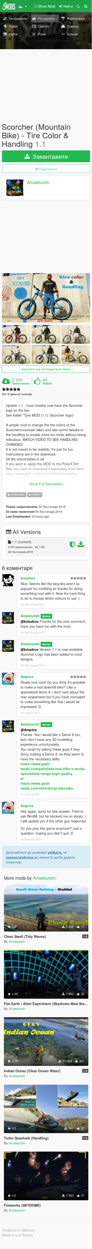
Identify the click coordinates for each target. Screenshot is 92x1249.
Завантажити (49, 156)
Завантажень (21, 383)
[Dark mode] (78, 6)
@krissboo (30, 621)
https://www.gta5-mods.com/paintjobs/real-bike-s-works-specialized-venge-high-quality (53, 768)
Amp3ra (27, 676)
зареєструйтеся (19, 857)
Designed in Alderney (18, 1230)
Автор (46, 616)
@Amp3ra (29, 729)
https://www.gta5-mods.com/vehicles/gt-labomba (47, 786)
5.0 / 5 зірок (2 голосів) (17, 394)
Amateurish (38, 182)
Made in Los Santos (17, 1234)
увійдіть (55, 852)
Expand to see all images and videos (46, 369)
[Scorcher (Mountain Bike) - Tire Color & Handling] (46, 298)
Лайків (47, 383)
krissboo (28, 578)
